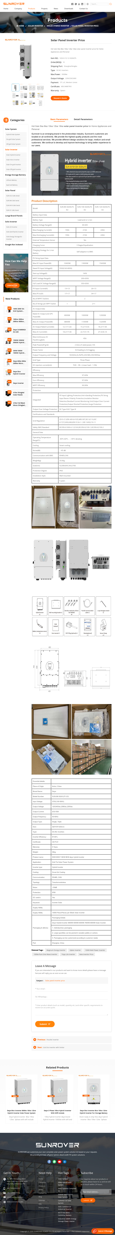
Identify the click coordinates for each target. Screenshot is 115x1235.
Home (5, 8)
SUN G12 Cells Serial (12, 196)
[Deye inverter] (8, 383)
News (56, 8)
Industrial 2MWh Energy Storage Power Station (67, 1220)
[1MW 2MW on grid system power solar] (8, 310)
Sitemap (42, 1200)
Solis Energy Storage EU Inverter (14, 238)
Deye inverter (18, 383)
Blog (40, 1197)
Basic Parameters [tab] (59, 119)
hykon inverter (75, 950)
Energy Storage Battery (15, 175)
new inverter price (86, 954)
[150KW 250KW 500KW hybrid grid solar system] (8, 341)
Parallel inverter (53, 1040)
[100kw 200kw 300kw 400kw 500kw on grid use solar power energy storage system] (8, 320)
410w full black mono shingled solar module (19, 404)
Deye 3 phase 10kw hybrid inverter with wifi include (57, 1111)
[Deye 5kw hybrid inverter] (8, 372)
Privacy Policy (44, 1207)
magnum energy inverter (56, 950)
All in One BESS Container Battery (64, 1214)
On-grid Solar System (13, 139)
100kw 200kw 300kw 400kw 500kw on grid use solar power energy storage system (19, 320)
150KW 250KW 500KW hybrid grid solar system (18, 341)
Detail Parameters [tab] (83, 119)
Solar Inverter (35, 26)
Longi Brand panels (13, 215)
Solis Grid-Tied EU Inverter (14, 232)
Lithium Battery (11, 180)
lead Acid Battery (12, 185)
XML (40, 1204)
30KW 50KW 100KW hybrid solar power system (18, 352)
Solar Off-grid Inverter (13, 169)
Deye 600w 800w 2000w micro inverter (19, 362)
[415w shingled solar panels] (8, 393)
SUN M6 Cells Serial (12, 201)
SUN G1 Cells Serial (12, 210)
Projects (44, 8)
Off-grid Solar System (13, 144)
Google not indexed (14, 244)
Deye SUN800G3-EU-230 (19, 331)
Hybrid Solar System (13, 134)
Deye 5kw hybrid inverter (19, 372)
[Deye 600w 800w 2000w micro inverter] (8, 362)
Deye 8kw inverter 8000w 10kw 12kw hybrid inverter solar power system (21, 1111)
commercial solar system (64, 1202)
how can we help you (16, 262)
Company (18, 8)
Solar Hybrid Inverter (58, 26)
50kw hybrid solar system (65, 1183)
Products (31, 8)
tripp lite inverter (68, 954)
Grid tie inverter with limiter (53, 1047)
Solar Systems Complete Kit (67, 1189)
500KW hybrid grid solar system (65, 1195)
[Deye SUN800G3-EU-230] (8, 331)
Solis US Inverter (11, 227)
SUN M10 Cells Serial (13, 205)
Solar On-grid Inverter (13, 164)
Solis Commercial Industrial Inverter (65, 1208)
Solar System (11, 129)
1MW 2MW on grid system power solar (18, 310)
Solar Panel (10, 190)
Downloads (68, 8)
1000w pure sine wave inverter (45, 954)
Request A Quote (60, 98)
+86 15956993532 (13, 1188)
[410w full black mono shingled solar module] (8, 404)
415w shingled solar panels (18, 393)
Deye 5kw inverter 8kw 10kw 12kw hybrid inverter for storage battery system (93, 1111)
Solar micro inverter (12, 160)
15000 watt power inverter (95, 950)
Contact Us (83, 8)
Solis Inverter (11, 221)
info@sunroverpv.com (15, 1197)
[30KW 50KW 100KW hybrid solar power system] (8, 352)
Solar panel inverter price (55, 980)
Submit (43, 1024)
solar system (63, 1179)
